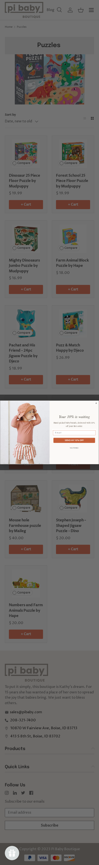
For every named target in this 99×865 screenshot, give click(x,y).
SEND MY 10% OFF (74, 440)
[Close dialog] (96, 403)
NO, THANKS (74, 448)
